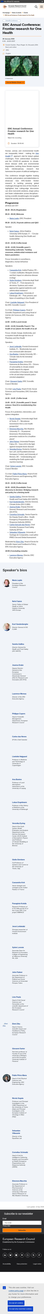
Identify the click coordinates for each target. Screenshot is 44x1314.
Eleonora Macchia (16, 429)
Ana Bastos (14, 354)
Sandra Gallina (15, 497)
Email (4, 1219)
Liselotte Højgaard (17, 302)
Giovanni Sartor (16, 381)
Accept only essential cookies (20, 1309)
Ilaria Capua (14, 231)
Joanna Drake (15, 507)
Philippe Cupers (19, 310)
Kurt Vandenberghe (17, 502)
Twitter (33, 1254)
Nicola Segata (15, 419)
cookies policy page (16, 1291)
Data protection (22, 1264)
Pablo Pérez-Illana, (20, 474)
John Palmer (14, 441)
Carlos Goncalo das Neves (20, 525)
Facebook (39, 1254)
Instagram (16, 1254)
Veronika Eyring (16, 449)
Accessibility (7, 1264)
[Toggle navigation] (41, 6)
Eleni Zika (20, 542)
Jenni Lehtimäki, (16, 346)
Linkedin (5, 1254)
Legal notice (37, 1264)
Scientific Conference (12, 20)
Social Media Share (14, 82)
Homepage (6, 13)
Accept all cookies (16, 1303)
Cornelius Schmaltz (17, 514)
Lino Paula (17, 389)
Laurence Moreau (16, 555)
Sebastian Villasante (17, 532)
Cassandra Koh (15, 270)
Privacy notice (6, 1226)
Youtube (22, 1254)
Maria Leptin (14, 218)
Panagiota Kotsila (16, 362)
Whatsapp (27, 1254)
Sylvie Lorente (15, 466)
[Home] (15, 7)
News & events (16, 13)
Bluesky (10, 1254)
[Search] (36, 6)
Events (26, 13)
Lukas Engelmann (16, 293)
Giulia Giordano (15, 280)
